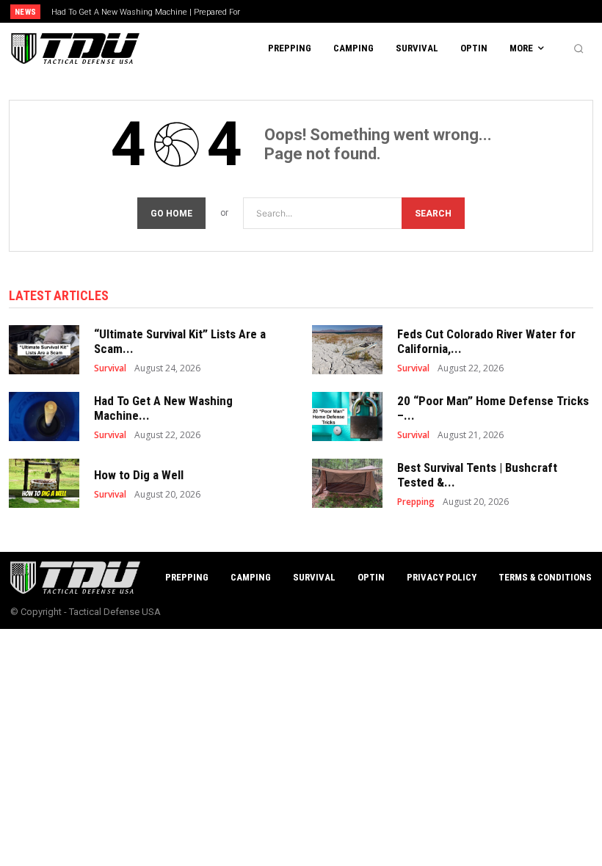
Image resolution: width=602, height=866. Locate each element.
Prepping (416, 502)
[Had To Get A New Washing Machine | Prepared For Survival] (44, 416)
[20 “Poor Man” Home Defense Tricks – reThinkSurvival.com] (347, 416)
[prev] (308, 11)
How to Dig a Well (139, 474)
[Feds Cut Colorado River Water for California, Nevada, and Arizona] (347, 349)
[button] (578, 48)
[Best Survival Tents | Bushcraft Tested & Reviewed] (347, 483)
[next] (331, 11)
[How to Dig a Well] (44, 483)
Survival (110, 368)
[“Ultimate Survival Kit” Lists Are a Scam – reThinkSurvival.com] (44, 349)
